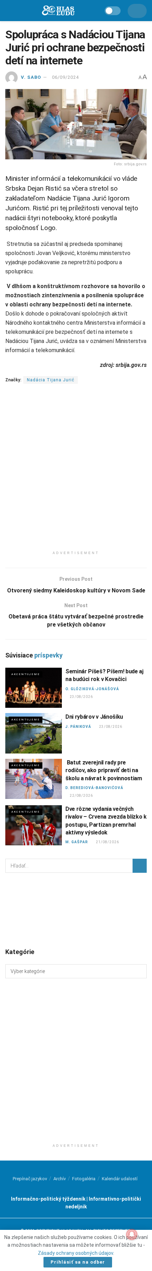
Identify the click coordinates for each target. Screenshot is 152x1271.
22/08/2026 (81, 795)
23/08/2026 (81, 697)
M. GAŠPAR (76, 842)
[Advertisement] (76, 471)
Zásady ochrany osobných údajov (75, 1253)
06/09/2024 (65, 77)
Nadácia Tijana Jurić (50, 379)
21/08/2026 (107, 842)
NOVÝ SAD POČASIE (76, 909)
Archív (59, 1178)
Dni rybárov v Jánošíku (94, 716)
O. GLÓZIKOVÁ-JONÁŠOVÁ (92, 689)
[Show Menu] (8, 10)
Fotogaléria (83, 1178)
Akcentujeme (25, 674)
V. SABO (31, 77)
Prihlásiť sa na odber (78, 1262)
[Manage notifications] (132, 1234)
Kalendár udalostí (120, 1178)
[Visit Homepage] (58, 11)
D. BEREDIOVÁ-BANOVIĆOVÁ (94, 788)
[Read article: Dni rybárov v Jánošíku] (33, 733)
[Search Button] (140, 866)
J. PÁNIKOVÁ (78, 727)
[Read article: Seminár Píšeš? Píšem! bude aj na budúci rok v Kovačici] (33, 688)
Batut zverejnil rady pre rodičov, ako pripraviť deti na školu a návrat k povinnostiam (103, 770)
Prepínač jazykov (30, 1178)
